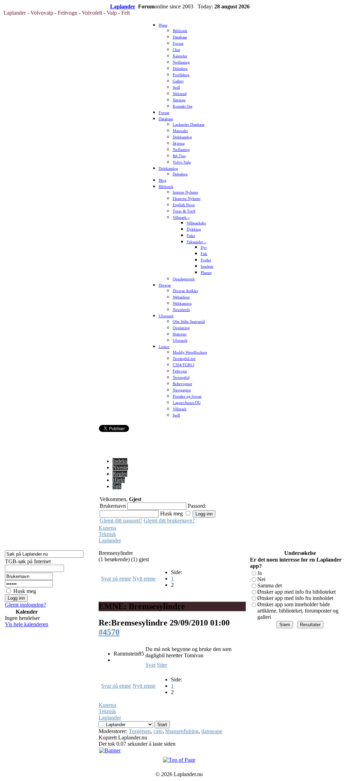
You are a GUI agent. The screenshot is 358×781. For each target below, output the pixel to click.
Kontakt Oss (182, 106)
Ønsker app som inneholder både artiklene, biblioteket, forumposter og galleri (297, 610)
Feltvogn (180, 371)
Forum (178, 43)
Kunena (107, 528)
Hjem (163, 25)
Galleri (178, 81)
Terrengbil (181, 377)
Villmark (180, 409)
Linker (164, 347)
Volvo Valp (182, 162)
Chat (176, 50)
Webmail (180, 94)
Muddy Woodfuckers (190, 352)
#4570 (109, 632)
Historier (180, 334)
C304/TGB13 (183, 365)
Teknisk (107, 534)
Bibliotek (180, 31)
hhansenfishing (182, 731)
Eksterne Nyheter (187, 199)
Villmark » (181, 217)
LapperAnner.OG (187, 403)
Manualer (180, 131)
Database (180, 37)
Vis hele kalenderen (26, 624)
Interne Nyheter (185, 192)
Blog (162, 180)
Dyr (204, 248)
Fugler (206, 260)
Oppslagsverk (184, 279)
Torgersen (140, 731)
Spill (176, 87)
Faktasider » (196, 242)
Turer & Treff (184, 211)
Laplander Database (189, 124)
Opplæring (181, 328)
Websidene (181, 297)
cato (158, 731)
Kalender (180, 56)
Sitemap (179, 100)
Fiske (191, 236)
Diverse (165, 285)
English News (184, 205)
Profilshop (181, 75)
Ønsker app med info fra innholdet (295, 598)
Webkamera (182, 303)
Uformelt (166, 316)
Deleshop (180, 69)
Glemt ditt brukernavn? (169, 520)
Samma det (269, 585)
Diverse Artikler (185, 291)
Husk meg (24, 591)
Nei (261, 579)
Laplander (122, 6)
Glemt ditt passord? (121, 520)
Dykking (194, 229)
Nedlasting (181, 62)
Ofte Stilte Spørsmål (189, 322)
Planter (206, 273)
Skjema (179, 143)
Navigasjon (182, 390)
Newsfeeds (181, 310)
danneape (211, 731)
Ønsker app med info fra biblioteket (296, 592)
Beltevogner (182, 384)
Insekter (207, 266)
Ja (259, 573)
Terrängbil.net (184, 359)
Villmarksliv (196, 223)
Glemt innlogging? (25, 605)
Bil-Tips (179, 156)
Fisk (204, 254)
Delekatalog (182, 137)
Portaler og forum (187, 396)
